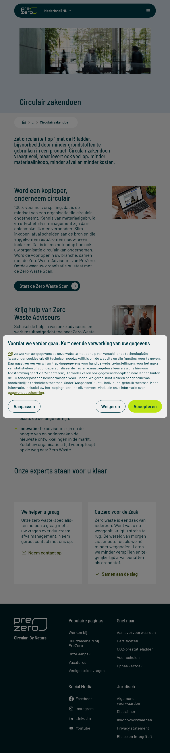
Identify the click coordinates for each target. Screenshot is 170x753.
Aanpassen (24, 406)
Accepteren (145, 406)
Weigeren (110, 406)
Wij (10, 353)
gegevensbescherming (26, 392)
